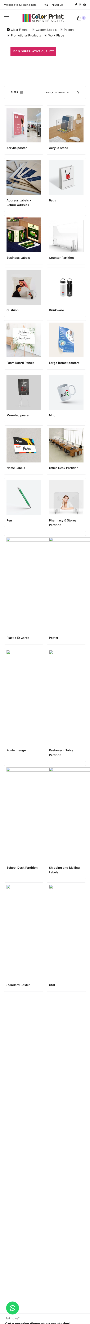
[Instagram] (80, 5)
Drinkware (56, 310)
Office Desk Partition (63, 468)
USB (52, 985)
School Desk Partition (22, 867)
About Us (57, 5)
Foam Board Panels (20, 363)
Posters (69, 29)
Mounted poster (18, 415)
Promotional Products (26, 35)
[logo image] (43, 17)
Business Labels (18, 257)
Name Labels (15, 468)
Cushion (12, 310)
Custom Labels (46, 29)
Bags (52, 200)
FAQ (46, 5)
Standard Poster (18, 985)
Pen (9, 520)
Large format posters (64, 363)
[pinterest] (84, 5)
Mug (52, 415)
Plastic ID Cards (17, 637)
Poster (53, 637)
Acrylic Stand (58, 148)
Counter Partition (61, 257)
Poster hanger (16, 750)
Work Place (56, 35)
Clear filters (19, 29)
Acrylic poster (16, 148)
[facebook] (76, 5)
